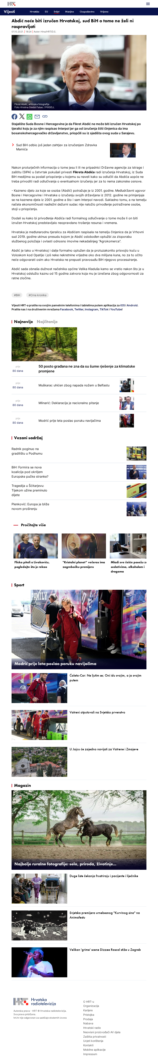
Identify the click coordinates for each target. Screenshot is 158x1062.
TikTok (103, 309)
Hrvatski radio (92, 1027)
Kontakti (88, 1045)
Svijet (56, 11)
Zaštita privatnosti (94, 1036)
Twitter (78, 309)
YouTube (116, 309)
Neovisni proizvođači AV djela (101, 1032)
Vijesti (9, 11)
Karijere (88, 1010)
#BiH (17, 295)
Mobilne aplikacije (94, 1049)
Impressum (90, 1054)
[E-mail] (37, 116)
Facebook (66, 309)
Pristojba (88, 1014)
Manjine (69, 11)
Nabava (88, 1023)
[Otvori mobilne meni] (148, 4)
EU (46, 11)
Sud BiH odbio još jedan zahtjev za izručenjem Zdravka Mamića (56, 147)
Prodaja (88, 1019)
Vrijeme (104, 11)
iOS (122, 305)
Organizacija (91, 1005)
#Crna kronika (37, 295)
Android (132, 305)
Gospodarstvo (87, 11)
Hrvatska (34, 11)
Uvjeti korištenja (93, 1040)
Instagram (91, 309)
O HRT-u (88, 1001)
